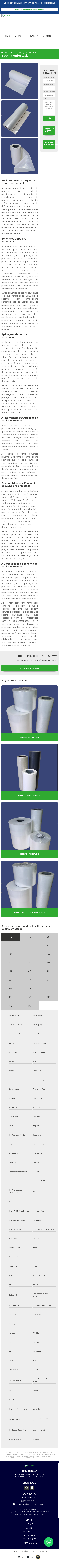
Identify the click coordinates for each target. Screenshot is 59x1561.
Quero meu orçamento (29, 668)
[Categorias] (4, 44)
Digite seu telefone (49, 91)
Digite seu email (49, 84)
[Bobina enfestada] (19, 81)
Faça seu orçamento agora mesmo (29, 9)
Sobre (18, 36)
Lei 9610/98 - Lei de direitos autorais (35, 1458)
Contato (47, 36)
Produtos (30, 36)
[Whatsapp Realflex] (48, 1542)
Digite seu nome (49, 77)
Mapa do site (29, 1543)
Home (6, 36)
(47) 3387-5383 (30, 1497)
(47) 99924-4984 (30, 1501)
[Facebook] (32, 1488)
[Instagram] (26, 1488)
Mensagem (49, 99)
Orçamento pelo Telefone (49, 130)
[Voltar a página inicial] (29, 22)
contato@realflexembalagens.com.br (30, 1504)
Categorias (17, 53)
